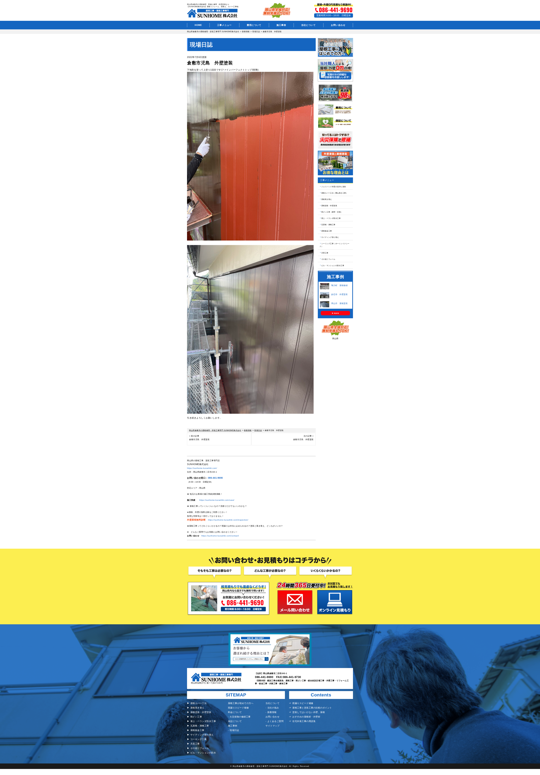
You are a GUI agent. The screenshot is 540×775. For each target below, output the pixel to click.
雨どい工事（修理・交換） (331, 212)
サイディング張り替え (330, 237)
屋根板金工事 (326, 231)
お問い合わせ (338, 25)
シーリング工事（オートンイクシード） (334, 245)
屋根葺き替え (326, 199)
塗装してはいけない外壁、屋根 (308, 712)
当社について (308, 25)
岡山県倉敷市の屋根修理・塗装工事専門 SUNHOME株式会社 (260, 766)
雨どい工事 (196, 717)
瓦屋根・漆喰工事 (328, 225)
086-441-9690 (215, 478)
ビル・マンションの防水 (203, 753)
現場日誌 (234, 730)
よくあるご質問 (275, 721)
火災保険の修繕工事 (240, 717)
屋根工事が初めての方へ (241, 703)
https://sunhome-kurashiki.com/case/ (216, 500)
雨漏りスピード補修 (238, 708)
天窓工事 (324, 253)
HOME (198, 25)
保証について (235, 721)
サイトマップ (272, 726)
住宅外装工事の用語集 (304, 721)
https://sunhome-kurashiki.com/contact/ (220, 536)
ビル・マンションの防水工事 (332, 265)
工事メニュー (224, 25)
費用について (254, 25)
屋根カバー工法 (198, 703)
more (336, 313)
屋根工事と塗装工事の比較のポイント (312, 708)
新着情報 (272, 712)
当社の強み (273, 708)
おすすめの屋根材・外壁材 (306, 717)
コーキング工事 (198, 739)
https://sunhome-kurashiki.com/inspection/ (228, 520)
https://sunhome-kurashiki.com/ (202, 468)
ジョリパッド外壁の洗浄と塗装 (333, 187)
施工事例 (281, 25)
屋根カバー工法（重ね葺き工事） (334, 193)
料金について (235, 712)
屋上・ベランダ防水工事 (331, 218)
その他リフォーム (328, 259)
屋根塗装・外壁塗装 (329, 206)
